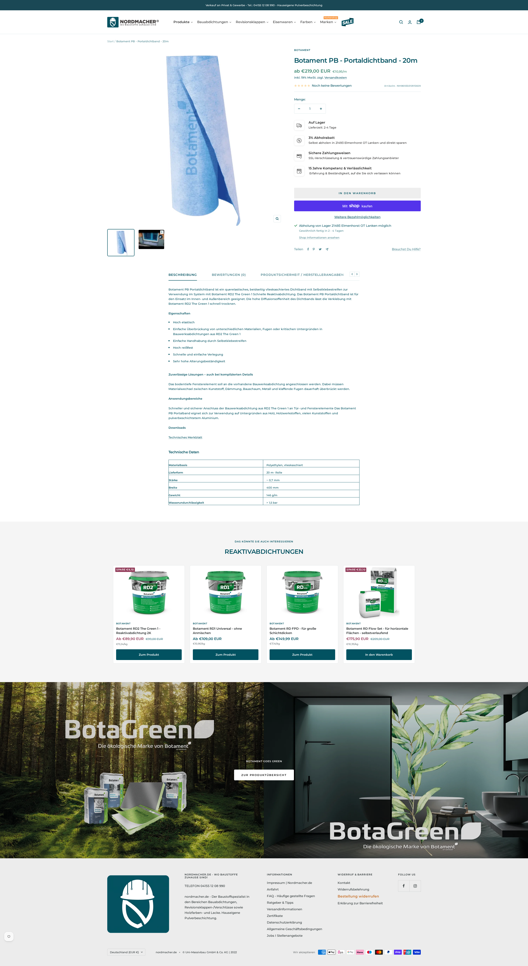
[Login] (410, 22)
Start (110, 41)
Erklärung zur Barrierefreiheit (360, 903)
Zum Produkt (149, 655)
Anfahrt (273, 889)
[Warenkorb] (419, 22)
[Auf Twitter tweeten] (320, 249)
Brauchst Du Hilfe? (406, 249)
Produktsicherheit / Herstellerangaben (302, 275)
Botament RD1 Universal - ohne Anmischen (217, 631)
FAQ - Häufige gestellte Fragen (291, 896)
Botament (302, 50)
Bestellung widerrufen (358, 896)
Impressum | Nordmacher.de (289, 883)
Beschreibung (183, 275)
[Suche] (401, 22)
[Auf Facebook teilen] (308, 249)
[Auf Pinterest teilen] (314, 249)
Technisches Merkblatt (185, 437)
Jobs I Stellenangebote (285, 936)
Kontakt (344, 883)
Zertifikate (275, 916)
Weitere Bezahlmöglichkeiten (357, 217)
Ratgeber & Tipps (280, 903)
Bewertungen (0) (229, 275)
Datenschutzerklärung (284, 922)
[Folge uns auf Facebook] (403, 886)
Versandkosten (335, 77)
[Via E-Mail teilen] (327, 249)
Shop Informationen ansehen (319, 237)
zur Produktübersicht (264, 775)
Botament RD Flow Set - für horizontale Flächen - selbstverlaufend (377, 631)
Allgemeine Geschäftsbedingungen (294, 929)
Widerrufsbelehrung (353, 889)
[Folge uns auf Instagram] (415, 886)
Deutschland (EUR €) (124, 952)
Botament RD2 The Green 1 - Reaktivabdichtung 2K (138, 631)
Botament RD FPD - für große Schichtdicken (293, 631)
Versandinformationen (284, 909)
